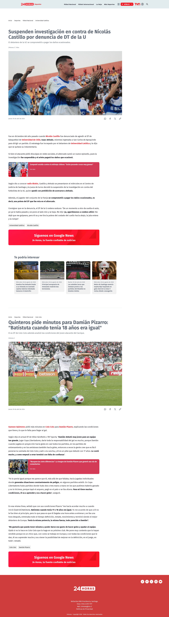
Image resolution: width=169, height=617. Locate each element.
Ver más (32, 169)
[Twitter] (115, 119)
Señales (127, 4)
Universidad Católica (42, 20)
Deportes (17, 20)
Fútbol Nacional (70, 4)
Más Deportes (109, 4)
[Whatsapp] (105, 119)
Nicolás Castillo (32, 225)
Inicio (10, 20)
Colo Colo (38, 317)
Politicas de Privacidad (84, 609)
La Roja (99, 4)
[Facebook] (110, 119)
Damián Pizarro (24, 547)
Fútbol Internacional (86, 4)
